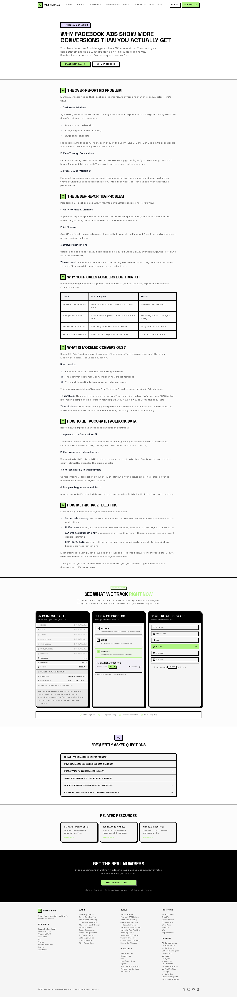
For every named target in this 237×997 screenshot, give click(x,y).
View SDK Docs (108, 64)
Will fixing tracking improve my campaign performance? (92, 792)
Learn (69, 5)
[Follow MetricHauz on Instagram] (188, 989)
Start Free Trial (73, 64)
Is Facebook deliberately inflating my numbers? (88, 778)
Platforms (95, 5)
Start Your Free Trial (116, 882)
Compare (139, 5)
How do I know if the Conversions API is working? (88, 785)
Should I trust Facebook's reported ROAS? (86, 757)
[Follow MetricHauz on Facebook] (193, 989)
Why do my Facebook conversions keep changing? (88, 764)
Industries (112, 5)
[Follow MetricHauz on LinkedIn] (198, 989)
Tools (126, 5)
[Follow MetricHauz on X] (184, 989)
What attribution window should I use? (84, 771)
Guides (80, 5)
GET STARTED (190, 5)
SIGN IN (174, 5)
